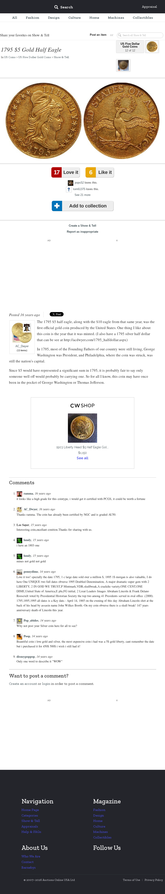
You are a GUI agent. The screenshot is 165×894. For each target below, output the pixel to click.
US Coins (10, 57)
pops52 (79, 182)
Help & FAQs (31, 832)
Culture (99, 826)
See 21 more (82, 194)
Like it (100, 172)
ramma (28, 493)
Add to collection (88, 206)
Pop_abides (31, 620)
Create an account (23, 684)
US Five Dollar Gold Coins (34, 57)
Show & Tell (61, 57)
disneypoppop (26, 656)
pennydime (31, 571)
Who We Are (30, 856)
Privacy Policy (154, 880)
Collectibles (102, 837)
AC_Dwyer (22, 346)
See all (82, 458)
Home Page (30, 810)
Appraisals (29, 826)
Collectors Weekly (25, 7)
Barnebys (28, 867)
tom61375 (79, 189)
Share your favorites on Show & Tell (24, 35)
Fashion (99, 810)
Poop (27, 636)
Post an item (98, 34)
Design (98, 815)
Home (97, 821)
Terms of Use (131, 880)
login (46, 684)
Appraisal (149, 7)
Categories (29, 815)
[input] (95, 7)
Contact (27, 862)
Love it (66, 172)
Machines (100, 832)
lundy (27, 540)
